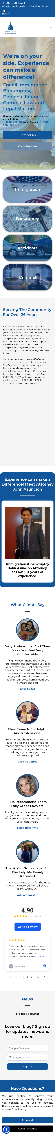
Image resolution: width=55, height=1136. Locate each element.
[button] (50, 27)
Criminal (27, 277)
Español (6, 13)
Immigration (27, 189)
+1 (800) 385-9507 (13, 121)
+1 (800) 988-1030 (13, 3)
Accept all (27, 1120)
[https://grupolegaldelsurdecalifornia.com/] (10, 27)
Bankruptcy (27, 218)
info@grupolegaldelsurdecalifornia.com (26, 6)
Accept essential (27, 1128)
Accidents (28, 248)
